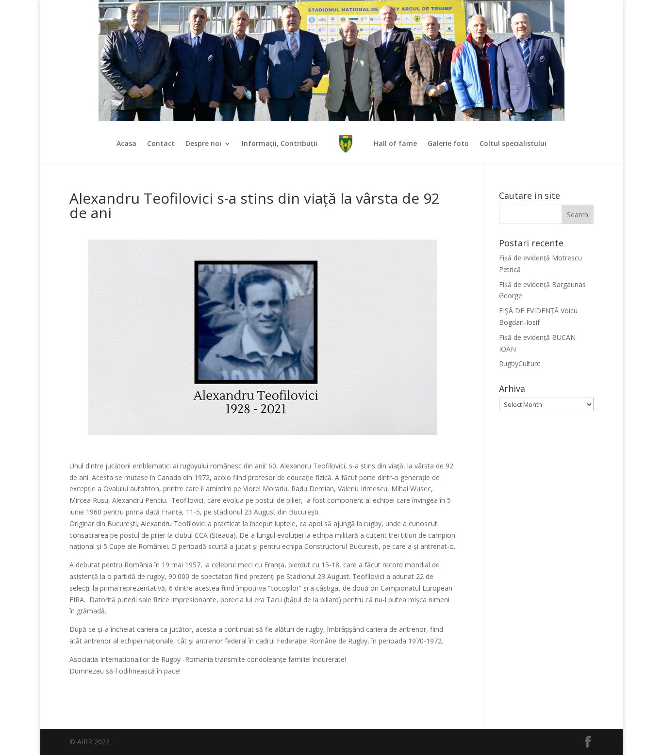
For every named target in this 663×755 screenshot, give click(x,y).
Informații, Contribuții (279, 144)
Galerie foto (448, 144)
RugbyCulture (520, 363)
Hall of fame (395, 144)
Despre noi (203, 144)
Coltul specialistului (513, 144)
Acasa (126, 144)
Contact (161, 144)
